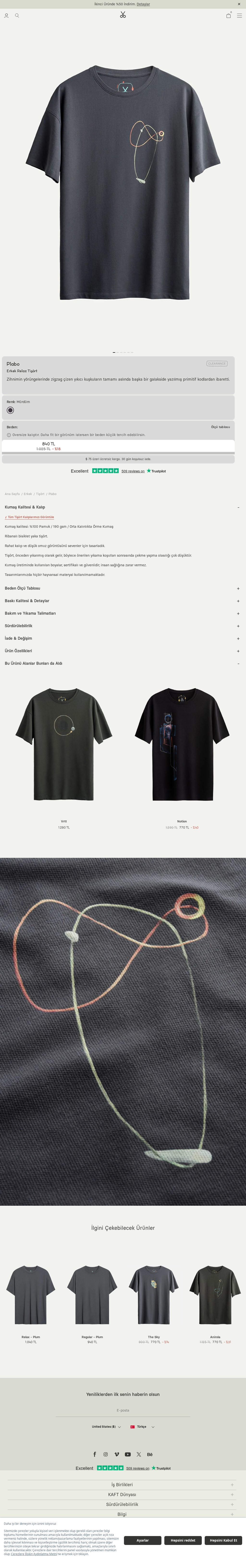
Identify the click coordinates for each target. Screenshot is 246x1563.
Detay (161, 4)
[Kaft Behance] (150, 1454)
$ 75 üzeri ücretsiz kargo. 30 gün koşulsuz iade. (117, 4)
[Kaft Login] (6, 15)
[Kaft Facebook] (94, 1454)
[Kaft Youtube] (128, 1454)
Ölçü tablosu (220, 427)
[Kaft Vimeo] (117, 1454)
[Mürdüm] (10, 410)
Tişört (40, 494)
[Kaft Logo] (123, 14)
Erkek (28, 494)
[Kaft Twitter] (139, 1454)
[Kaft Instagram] (106, 1454)
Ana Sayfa (12, 494)
